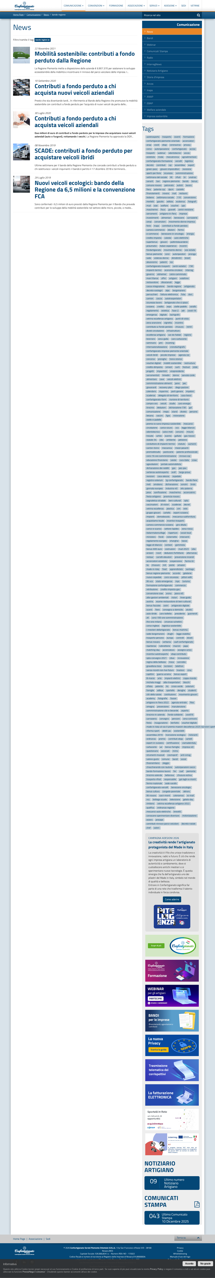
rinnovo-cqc (184, 456)
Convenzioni (95, 5)
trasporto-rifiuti (154, 779)
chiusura (179, 326)
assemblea (180, 165)
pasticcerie (168, 452)
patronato (169, 185)
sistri (166, 605)
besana (150, 415)
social (183, 759)
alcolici (189, 609)
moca (171, 662)
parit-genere (177, 391)
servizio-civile (188, 375)
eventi (177, 136)
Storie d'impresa (155, 77)
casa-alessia (163, 476)
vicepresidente (177, 371)
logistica (189, 161)
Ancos (150, 84)
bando (185, 181)
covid (156, 145)
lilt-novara (151, 795)
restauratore (152, 282)
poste (171, 565)
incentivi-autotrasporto (157, 654)
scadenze (176, 504)
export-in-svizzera (155, 742)
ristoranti (193, 734)
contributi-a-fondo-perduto (174, 225)
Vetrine (195, 5)
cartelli (189, 738)
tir (185, 177)
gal (190, 407)
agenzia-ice (184, 355)
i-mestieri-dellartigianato (158, 629)
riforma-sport (153, 730)
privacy (187, 145)
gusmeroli (192, 613)
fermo (181, 229)
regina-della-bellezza (156, 662)
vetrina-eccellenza (155, 508)
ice (171, 262)
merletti (150, 201)
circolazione (152, 427)
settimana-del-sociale (157, 177)
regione (187, 334)
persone (193, 411)
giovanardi (151, 387)
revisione (187, 169)
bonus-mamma (180, 629)
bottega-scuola (160, 799)
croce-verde (177, 686)
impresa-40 (187, 747)
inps (177, 581)
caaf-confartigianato (183, 641)
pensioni (176, 718)
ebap (164, 145)
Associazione (135, 5)
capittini (150, 674)
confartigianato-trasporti (158, 266)
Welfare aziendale (156, 110)
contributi (161, 165)
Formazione (116, 5)
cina (189, 670)
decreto (150, 165)
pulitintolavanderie (179, 241)
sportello (170, 690)
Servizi (154, 5)
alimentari (166, 217)
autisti (180, 185)
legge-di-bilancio (154, 544)
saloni (156, 827)
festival (186, 367)
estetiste (151, 157)
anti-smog (185, 755)
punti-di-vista (182, 318)
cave (162, 379)
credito (160, 306)
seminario (151, 343)
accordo (176, 573)
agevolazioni (152, 464)
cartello (167, 512)
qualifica (150, 807)
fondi (161, 536)
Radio (150, 57)
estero (150, 819)
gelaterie (187, 573)
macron (176, 646)
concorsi (180, 431)
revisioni (150, 476)
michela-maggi (153, 682)
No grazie (205, 1263)
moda (160, 157)
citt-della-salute (154, 694)
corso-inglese (153, 625)
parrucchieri (152, 294)
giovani (164, 241)
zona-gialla (163, 338)
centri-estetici (179, 266)
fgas (168, 415)
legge (177, 282)
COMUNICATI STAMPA (161, 1201)
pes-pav (182, 468)
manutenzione (178, 706)
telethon (179, 666)
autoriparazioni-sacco (185, 767)
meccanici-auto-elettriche (158, 811)
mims (175, 750)
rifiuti (178, 177)
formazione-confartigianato (159, 585)
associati (165, 750)
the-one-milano (154, 621)
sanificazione (160, 492)
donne (176, 375)
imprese (183, 213)
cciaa (194, 460)
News (46, 14)
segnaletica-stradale (156, 500)
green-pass (152, 169)
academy (151, 698)
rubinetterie (164, 646)
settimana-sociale (165, 197)
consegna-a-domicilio (173, 609)
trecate (150, 435)
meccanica (167, 448)
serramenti (152, 213)
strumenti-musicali (155, 755)
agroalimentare (189, 157)
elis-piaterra (186, 488)
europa (170, 637)
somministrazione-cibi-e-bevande (162, 710)
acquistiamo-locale (155, 520)
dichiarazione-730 (177, 407)
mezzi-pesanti (181, 448)
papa (186, 646)
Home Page (18, 14)
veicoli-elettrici (174, 379)
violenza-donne (161, 258)
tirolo (193, 484)
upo (183, 205)
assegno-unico (184, 650)
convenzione (190, 197)
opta (186, 500)
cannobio (181, 662)
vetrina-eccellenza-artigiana (160, 318)
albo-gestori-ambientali (157, 597)
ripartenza (151, 646)
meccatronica (173, 157)
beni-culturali (175, 500)
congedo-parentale (171, 791)
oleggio (166, 763)
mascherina (175, 492)
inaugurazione (161, 722)
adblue (160, 690)
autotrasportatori (173, 298)
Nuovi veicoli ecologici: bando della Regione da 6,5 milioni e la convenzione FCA (85, 189)
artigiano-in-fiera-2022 (158, 702)
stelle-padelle (180, 306)
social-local (186, 532)
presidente (180, 613)
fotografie (162, 698)
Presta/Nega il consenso (34, 1272)
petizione (182, 439)
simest (169, 367)
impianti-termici (154, 270)
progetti (150, 371)
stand (174, 411)
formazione (188, 136)
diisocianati (166, 282)
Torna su (181, 1237)
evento (168, 435)
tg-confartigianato (174, 480)
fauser (173, 698)
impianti (150, 516)
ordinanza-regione (165, 807)
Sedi (183, 5)
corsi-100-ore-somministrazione (167, 617)
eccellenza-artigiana (156, 334)
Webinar (151, 45)
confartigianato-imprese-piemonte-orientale (167, 351)
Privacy (180, 1247)
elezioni (171, 229)
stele (195, 367)
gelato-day (188, 799)
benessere (179, 217)
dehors (186, 791)
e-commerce (152, 233)
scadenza (151, 395)
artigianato (189, 286)
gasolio (160, 201)
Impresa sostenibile (157, 116)
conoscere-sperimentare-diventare (163, 815)
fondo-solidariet (175, 714)
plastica (170, 508)
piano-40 (179, 593)
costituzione (170, 694)
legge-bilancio (188, 427)
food (164, 569)
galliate (178, 435)
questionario (152, 750)
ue (161, 747)
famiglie (150, 690)
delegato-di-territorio (168, 395)
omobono (158, 484)
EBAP (150, 103)
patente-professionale (187, 452)
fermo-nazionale (154, 783)
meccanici (188, 423)
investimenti (152, 217)
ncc (148, 799)
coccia (159, 298)
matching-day (153, 650)
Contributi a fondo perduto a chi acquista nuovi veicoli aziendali (75, 89)
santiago (190, 569)
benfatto (175, 722)
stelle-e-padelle (154, 419)
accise (192, 148)
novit (158, 553)
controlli (180, 637)
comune (165, 759)
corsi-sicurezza (171, 577)
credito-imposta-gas (170, 589)
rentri (189, 326)
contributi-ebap (176, 738)
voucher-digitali (154, 363)
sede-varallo (171, 783)
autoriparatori (179, 254)
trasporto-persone (155, 637)
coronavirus (175, 145)
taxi (158, 181)
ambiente (171, 439)
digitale (163, 314)
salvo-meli (168, 431)
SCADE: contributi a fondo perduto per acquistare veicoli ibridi (83, 154)
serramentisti (153, 375)
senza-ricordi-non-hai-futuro (160, 670)
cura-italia (184, 460)
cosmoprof (172, 755)
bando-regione (42, 39)
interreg (189, 270)
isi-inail (190, 795)
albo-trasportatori (172, 682)
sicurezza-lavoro (154, 302)
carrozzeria (152, 718)
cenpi (149, 221)
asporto (184, 710)
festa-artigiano (154, 496)
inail (174, 193)
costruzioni (170, 549)
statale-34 (151, 439)
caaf (181, 771)
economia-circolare (173, 270)
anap (149, 145)
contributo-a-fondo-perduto (159, 326)
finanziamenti (153, 193)
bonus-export (180, 674)
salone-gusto (153, 759)
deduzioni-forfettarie (174, 553)
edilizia (170, 201)
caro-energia (184, 403)
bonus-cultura (153, 791)
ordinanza (151, 738)
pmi (160, 343)
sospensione (176, 561)
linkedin (166, 375)
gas (173, 468)
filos (192, 702)
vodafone (184, 278)
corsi (167, 254)
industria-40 (171, 488)
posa (149, 492)
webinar (161, 153)
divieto (183, 411)
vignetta (168, 322)
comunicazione (153, 411)
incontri (183, 246)
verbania (167, 641)
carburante (152, 747)
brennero (151, 338)
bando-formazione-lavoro (158, 771)
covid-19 (192, 310)
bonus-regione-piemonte (158, 573)
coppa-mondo (189, 678)
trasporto (166, 136)
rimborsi (150, 803)
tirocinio (150, 407)
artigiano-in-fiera (168, 213)
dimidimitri (177, 258)
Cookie (180, 1250)
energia (190, 233)
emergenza (152, 314)
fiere (157, 609)
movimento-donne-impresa (182, 221)
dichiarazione (172, 484)
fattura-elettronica (169, 294)
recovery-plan (165, 387)
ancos (187, 153)
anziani (150, 553)
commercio (180, 585)
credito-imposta (154, 237)
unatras (192, 177)
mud (149, 205)
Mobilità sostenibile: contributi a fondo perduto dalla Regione (85, 57)
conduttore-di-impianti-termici (161, 443)
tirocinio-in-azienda (156, 714)
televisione (175, 799)
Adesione (169, 5)
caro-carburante (179, 338)
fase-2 (175, 310)
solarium (190, 686)
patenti (163, 262)
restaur (150, 557)
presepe (159, 819)
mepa (166, 411)
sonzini (184, 484)
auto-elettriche (181, 237)
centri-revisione (185, 209)
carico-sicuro (166, 427)
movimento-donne (172, 250)
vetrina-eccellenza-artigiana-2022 (173, 803)
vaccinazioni (152, 504)
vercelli (178, 161)
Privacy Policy (156, 1269)
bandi (175, 759)
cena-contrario (190, 718)
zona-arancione (154, 322)
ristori (174, 597)
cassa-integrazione (155, 286)
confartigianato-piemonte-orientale (163, 140)
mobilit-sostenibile (172, 363)
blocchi (186, 682)
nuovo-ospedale (154, 577)
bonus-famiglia (172, 747)
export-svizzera (181, 512)
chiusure (156, 565)
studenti (192, 690)
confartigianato (179, 148)
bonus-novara (153, 641)
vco (177, 427)
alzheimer (161, 274)
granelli (171, 209)
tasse (184, 541)
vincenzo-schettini (173, 621)
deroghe (181, 690)
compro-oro (152, 403)
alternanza (192, 553)
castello (180, 189)
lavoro (189, 185)
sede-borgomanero (155, 633)
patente (159, 686)
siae (156, 205)
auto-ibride (152, 613)
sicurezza (168, 173)
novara (166, 193)
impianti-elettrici (172, 678)
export (191, 165)
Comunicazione (73, 5)
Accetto (189, 1263)
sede (149, 258)
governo (150, 274)
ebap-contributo (178, 654)
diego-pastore (181, 387)
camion (150, 298)
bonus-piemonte (154, 254)
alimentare (152, 379)
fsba (183, 294)
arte (159, 678)
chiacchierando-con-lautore (159, 767)
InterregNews (154, 64)
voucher (174, 205)
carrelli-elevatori (164, 557)
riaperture (172, 532)
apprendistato (176, 569)
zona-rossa (187, 528)
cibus (172, 658)
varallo (193, 306)
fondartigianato (154, 250)
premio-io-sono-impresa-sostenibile (164, 423)
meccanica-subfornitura (184, 516)
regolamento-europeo (157, 541)
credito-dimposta (154, 367)
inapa (156, 225)
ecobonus (180, 201)
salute (173, 460)
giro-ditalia (181, 524)
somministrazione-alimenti (159, 383)
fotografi (192, 201)
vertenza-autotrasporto (157, 472)
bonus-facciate (153, 605)
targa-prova (184, 472)
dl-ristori (165, 504)
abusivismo (152, 262)
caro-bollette (166, 613)
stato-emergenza (164, 581)
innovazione (183, 658)
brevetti (177, 811)
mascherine (152, 209)
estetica (165, 310)
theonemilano (153, 763)
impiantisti (162, 371)
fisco (163, 209)
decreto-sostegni (154, 290)
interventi (184, 536)
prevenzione (163, 706)
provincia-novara (171, 496)
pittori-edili (187, 577)
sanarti (150, 181)
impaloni (190, 391)
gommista (180, 544)
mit (164, 565)
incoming (170, 343)
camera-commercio (156, 229)
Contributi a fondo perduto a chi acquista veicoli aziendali (75, 121)
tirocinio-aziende (154, 775)
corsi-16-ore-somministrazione (161, 456)
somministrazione (184, 173)
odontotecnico (153, 431)
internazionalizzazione (157, 346)
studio (172, 403)
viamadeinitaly (189, 742)
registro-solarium (155, 480)
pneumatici (152, 246)
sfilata (149, 686)
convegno (164, 718)
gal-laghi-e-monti (187, 779)
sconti (149, 609)
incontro (179, 322)
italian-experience (168, 246)
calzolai (167, 237)
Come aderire (172, 899)
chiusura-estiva (184, 775)
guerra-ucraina (164, 674)
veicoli (163, 403)
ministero (151, 536)
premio (162, 738)
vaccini (159, 415)
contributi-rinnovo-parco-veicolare (162, 823)
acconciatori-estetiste (157, 561)
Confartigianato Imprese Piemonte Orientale (24, 6)
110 (179, 197)
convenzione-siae (155, 593)
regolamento (152, 310)
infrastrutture (173, 330)
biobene (150, 197)
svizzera (150, 306)
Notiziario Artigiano (157, 71)
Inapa (150, 90)
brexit (187, 258)
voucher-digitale (189, 722)
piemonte (191, 771)
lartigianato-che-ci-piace (176, 302)
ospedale (177, 476)
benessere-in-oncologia (172, 233)
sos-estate (190, 250)
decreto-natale (188, 823)
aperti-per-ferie (154, 173)
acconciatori (188, 140)
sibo (193, 549)
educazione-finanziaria (157, 460)
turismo (186, 581)
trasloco (180, 670)
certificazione (173, 742)
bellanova (169, 775)
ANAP (150, 97)
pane (177, 383)
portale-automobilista (171, 464)
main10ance (152, 278)
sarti (177, 367)
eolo (185, 508)
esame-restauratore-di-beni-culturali (173, 601)
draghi (170, 633)
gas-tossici (189, 435)
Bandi (150, 38)
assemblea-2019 (155, 734)
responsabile (170, 779)
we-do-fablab (174, 334)
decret (187, 504)
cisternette (172, 536)
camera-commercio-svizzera (160, 524)
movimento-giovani (188, 694)
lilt (171, 177)
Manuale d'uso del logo (180, 1256)
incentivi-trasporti (175, 520)
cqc (170, 165)
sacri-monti (164, 795)
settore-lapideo (171, 528)
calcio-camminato (178, 274)
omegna (150, 706)
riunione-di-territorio (179, 399)
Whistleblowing (180, 1253)
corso (149, 148)
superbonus (152, 241)
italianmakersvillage (156, 532)
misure (190, 431)
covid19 (189, 714)
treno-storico (176, 359)
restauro (183, 193)
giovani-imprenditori (169, 169)
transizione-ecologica (175, 734)
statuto (181, 443)
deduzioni (161, 407)
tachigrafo (174, 314)
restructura (189, 363)
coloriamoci (178, 795)
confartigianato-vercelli (157, 787)
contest (168, 544)
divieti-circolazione (155, 330)
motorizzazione (189, 815)
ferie (149, 225)
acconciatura (168, 650)
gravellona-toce (154, 666)
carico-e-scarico (154, 528)
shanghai (174, 541)
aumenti (192, 443)
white (159, 435)
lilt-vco (150, 581)
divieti (189, 637)
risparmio (163, 391)
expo (169, 306)
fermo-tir (189, 561)
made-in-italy (153, 569)
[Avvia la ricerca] (198, 15)
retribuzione (152, 589)
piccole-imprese (168, 355)
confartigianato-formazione (159, 161)
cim (178, 508)
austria (150, 601)
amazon (181, 565)
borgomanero (179, 290)
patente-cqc (159, 189)
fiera (149, 189)
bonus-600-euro (154, 549)
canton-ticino (153, 448)
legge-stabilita (183, 633)
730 (191, 266)
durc (190, 294)
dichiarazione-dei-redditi (158, 468)
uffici (163, 278)
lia (148, 565)
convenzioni (160, 221)
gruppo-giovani (153, 512)
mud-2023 (183, 549)
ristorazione (178, 415)
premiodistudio (153, 452)
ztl (148, 617)
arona (168, 593)
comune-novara (154, 185)
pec (184, 383)
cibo (161, 439)
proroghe (162, 359)
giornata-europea (155, 488)
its (167, 686)
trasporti (151, 153)
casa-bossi (186, 395)
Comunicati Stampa (157, 51)
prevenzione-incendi (184, 557)
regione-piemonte (171, 181)
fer (174, 771)
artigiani (173, 278)
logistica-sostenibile (171, 625)
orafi (174, 472)
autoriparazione (162, 148)
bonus (194, 181)
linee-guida (185, 597)
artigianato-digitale (180, 605)
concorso (151, 359)
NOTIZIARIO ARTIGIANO (159, 1166)
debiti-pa (166, 730)
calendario (151, 391)
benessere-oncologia (181, 787)
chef (149, 827)
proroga (192, 254)
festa (149, 722)
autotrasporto (153, 136)
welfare (164, 205)
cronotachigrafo (177, 346)
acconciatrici (189, 492)
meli (148, 484)
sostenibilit (179, 730)
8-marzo (151, 678)
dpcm (170, 189)
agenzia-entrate (179, 702)
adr (183, 310)
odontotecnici (175, 153)
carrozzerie (192, 217)
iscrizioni (168, 666)
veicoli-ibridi (152, 355)
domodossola (163, 516)
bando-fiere (191, 480)
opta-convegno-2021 (157, 658)
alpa (167, 290)
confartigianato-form (156, 399)
